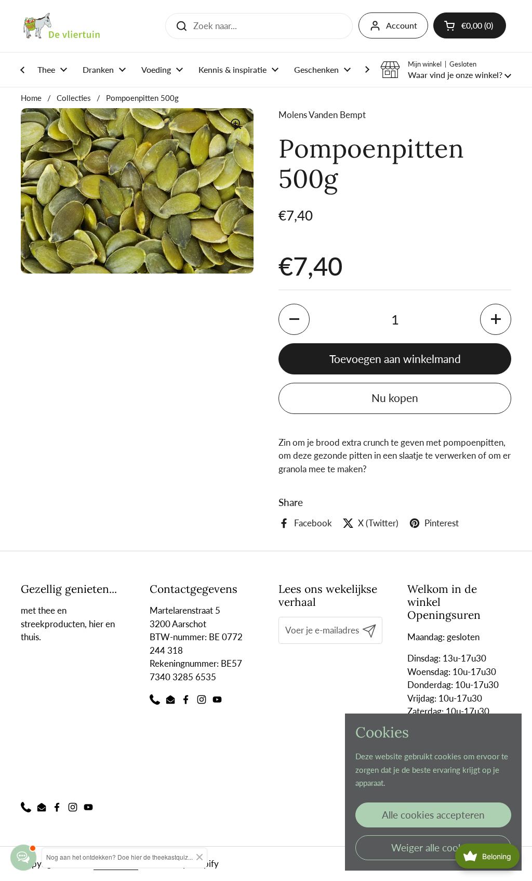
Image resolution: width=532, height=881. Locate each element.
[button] (445, 70)
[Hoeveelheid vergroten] (495, 319)
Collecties (74, 97)
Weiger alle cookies (433, 847)
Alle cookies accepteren (433, 815)
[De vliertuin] (61, 26)
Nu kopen (394, 398)
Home (31, 97)
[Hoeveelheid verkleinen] (294, 319)
